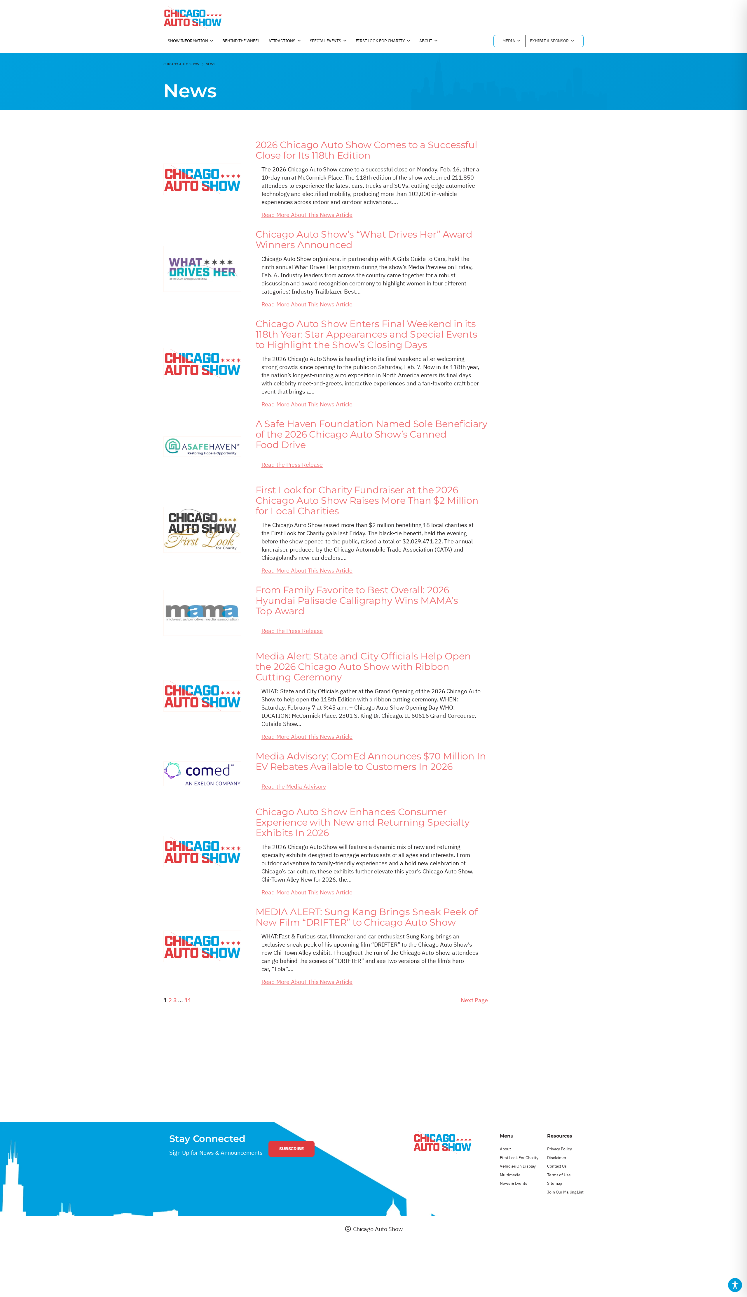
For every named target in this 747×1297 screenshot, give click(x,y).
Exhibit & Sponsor (549, 40)
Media (508, 40)
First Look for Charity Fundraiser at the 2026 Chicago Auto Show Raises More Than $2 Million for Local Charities (367, 500)
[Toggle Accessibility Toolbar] (735, 1285)
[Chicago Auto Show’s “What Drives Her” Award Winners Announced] (202, 269)
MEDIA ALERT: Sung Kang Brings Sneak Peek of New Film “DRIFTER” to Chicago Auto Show (367, 917)
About (425, 40)
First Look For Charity (380, 40)
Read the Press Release (292, 464)
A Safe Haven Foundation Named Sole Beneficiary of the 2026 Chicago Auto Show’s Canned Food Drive (371, 434)
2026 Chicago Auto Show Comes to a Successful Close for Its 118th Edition (367, 150)
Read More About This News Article (307, 215)
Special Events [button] (325, 40)
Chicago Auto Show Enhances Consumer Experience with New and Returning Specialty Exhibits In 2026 (363, 822)
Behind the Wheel (240, 40)
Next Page (474, 1000)
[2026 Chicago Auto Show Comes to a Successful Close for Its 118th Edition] (202, 179)
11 (187, 1000)
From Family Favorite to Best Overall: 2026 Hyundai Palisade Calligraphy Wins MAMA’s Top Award (357, 600)
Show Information (188, 40)
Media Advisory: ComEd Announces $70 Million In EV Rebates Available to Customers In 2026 (371, 761)
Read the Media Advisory (293, 786)
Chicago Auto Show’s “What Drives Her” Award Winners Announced (364, 239)
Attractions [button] (281, 40)
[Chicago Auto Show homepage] (442, 1142)
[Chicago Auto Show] (192, 17)
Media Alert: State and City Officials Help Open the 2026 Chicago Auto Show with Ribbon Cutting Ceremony (363, 666)
